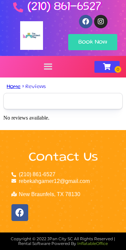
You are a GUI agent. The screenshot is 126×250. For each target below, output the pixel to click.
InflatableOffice (92, 243)
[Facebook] (85, 21)
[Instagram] (101, 21)
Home (13, 87)
